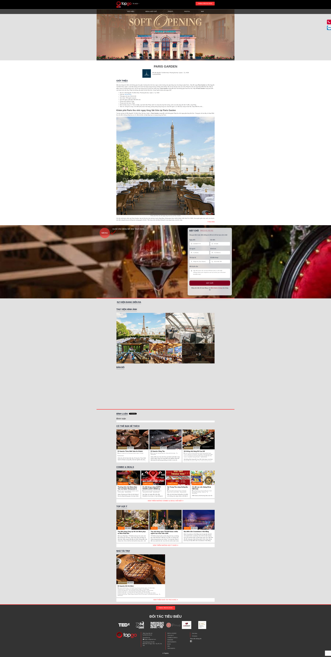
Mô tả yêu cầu (193, 266)
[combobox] (136, 3)
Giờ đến (212, 240)
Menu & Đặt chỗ (151, 11)
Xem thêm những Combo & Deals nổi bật (165, 501)
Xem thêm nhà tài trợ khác (165, 600)
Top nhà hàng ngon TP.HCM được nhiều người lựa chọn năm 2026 (164, 532)
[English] (120, 7)
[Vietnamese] (117, 7)
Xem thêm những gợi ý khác (165, 545)
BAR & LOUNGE (171, 633)
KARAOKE (170, 639)
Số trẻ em (213, 248)
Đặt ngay (130, 447)
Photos (187, 11)
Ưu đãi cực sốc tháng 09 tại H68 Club (201, 488)
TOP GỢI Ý (121, 528)
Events (170, 11)
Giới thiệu (130, 11)
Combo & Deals (123, 483)
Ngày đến (192, 240)
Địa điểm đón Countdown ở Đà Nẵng (196, 531)
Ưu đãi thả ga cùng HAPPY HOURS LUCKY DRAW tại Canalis (151, 488)
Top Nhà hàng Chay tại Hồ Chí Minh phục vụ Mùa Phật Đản (132, 532)
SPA (168, 646)
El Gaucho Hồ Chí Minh (126, 586)
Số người (192, 248)
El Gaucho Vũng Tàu (158, 451)
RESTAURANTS (122, 447)
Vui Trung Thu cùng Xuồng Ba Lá (177, 488)
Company (194, 636)
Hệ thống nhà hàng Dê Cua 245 (194, 451)
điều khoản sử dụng (216, 288)
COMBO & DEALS (172, 637)
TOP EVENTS (171, 648)
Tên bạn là (192, 257)
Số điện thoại (214, 257)
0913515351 (157, 74)
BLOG (169, 644)
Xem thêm (212, 221)
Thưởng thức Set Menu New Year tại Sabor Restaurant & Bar (127, 488)
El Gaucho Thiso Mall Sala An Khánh (130, 451)
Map (202, 11)
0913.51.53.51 (206, 230)
